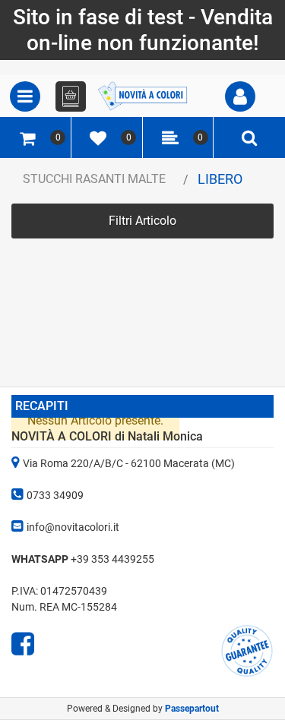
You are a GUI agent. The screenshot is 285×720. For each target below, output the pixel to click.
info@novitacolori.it (73, 527)
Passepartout (192, 708)
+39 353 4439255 (112, 559)
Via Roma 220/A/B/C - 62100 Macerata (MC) (129, 463)
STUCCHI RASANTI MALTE (94, 179)
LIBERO (220, 179)
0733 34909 (55, 495)
